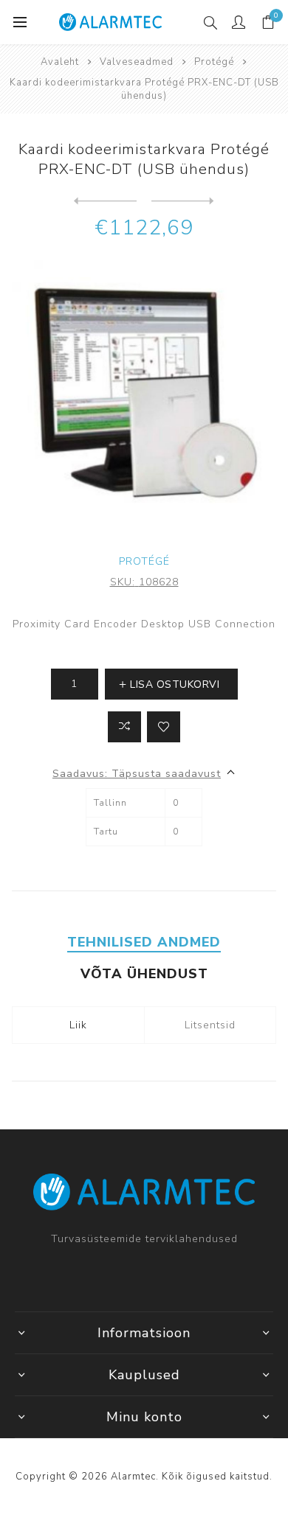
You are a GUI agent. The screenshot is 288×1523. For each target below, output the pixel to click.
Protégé (144, 561)
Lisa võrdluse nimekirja (124, 726)
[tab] (144, 942)
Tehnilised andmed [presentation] (144, 942)
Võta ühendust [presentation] (144, 974)
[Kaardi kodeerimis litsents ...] (105, 201)
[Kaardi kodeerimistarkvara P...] (182, 201)
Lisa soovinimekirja (163, 726)
